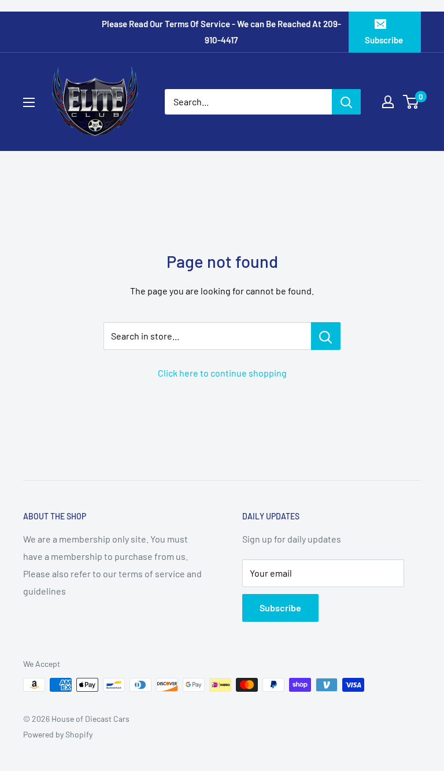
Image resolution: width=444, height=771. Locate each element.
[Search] (346, 102)
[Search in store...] (326, 336)
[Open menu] (29, 102)
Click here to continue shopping (222, 372)
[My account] (388, 101)
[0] (411, 102)
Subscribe (384, 40)
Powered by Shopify (57, 734)
